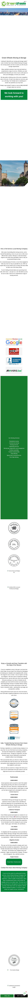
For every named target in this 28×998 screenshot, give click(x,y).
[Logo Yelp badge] (14, 351)
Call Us (7, 995)
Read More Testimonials (14, 862)
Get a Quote (21, 995)
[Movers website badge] (14, 370)
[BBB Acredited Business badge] (14, 360)
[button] (25, 993)
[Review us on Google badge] (14, 341)
